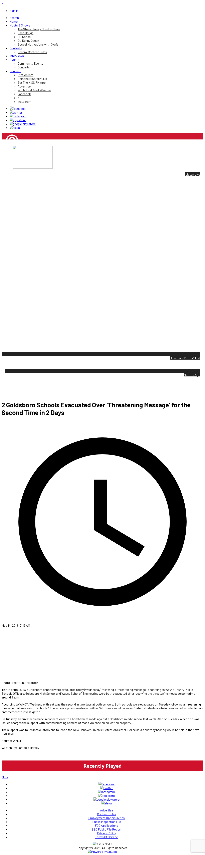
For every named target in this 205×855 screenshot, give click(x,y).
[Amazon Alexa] (15, 127)
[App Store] (18, 120)
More (5, 777)
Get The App (192, 375)
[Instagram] (18, 116)
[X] (16, 112)
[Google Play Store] (23, 124)
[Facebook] (18, 108)
